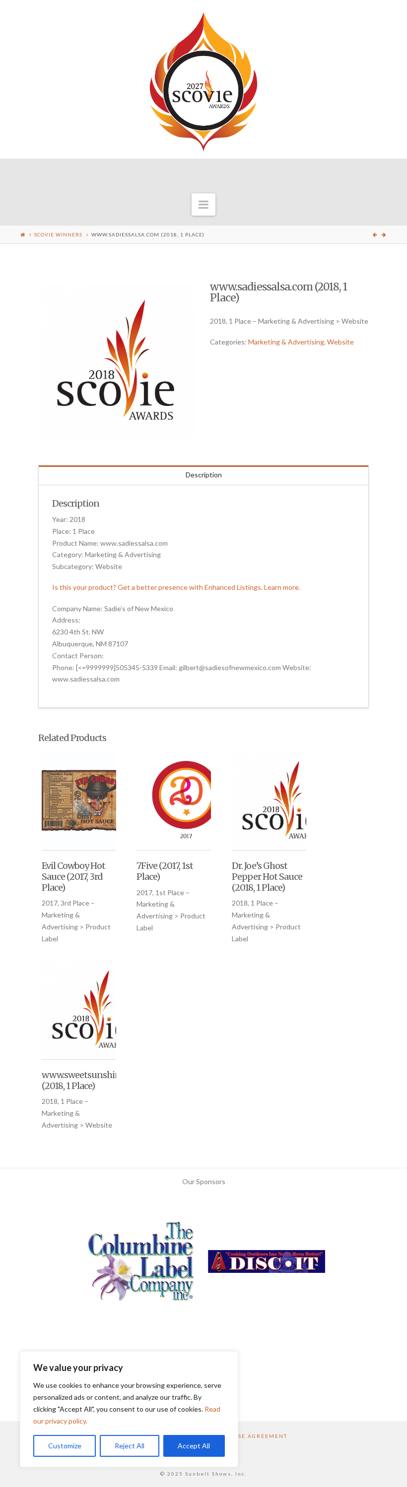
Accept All (194, 1445)
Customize (64, 1445)
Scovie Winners (58, 234)
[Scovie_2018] (117, 361)
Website (340, 342)
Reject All (129, 1445)
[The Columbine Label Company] (141, 1264)
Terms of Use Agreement (243, 1436)
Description (204, 474)
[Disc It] (266, 1264)
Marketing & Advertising (286, 342)
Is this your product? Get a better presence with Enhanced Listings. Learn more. (176, 587)
